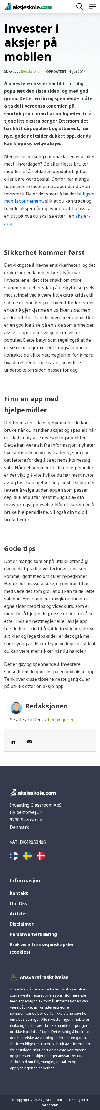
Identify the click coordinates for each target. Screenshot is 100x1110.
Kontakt (19, 893)
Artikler (18, 914)
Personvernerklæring (33, 934)
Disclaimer (22, 924)
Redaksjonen (31, 71)
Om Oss (18, 903)
